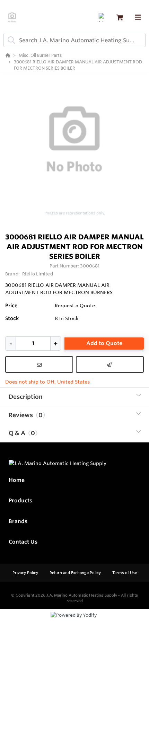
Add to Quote (104, 343)
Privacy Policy (25, 572)
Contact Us (23, 541)
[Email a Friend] (110, 364)
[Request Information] (39, 364)
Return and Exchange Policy (76, 572)
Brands (18, 521)
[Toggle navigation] (138, 17)
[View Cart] (119, 17)
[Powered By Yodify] (74, 621)
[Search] (10, 40)
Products (20, 500)
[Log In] (102, 17)
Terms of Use (124, 572)
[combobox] (74, 40)
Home (17, 480)
